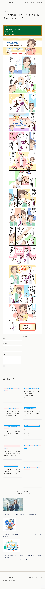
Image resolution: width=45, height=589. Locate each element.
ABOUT (26, 2)
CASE (32, 2)
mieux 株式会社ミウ (9, 2)
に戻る (22, 559)
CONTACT (39, 2)
